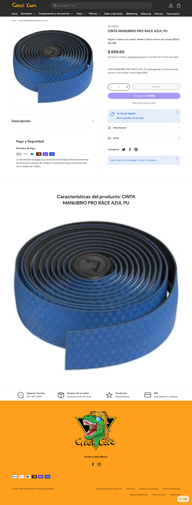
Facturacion (173, 13)
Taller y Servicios (113, 13)
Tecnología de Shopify (45, 489)
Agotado (156, 86)
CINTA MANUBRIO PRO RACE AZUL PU (33, 21)
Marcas (93, 13)
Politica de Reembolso (139, 495)
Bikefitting (131, 13)
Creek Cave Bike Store (27, 489)
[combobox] (101, 5)
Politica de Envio (158, 495)
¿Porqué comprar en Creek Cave (109, 489)
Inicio (15, 13)
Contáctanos (175, 495)
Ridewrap (146, 13)
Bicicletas (26, 13)
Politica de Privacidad (171, 489)
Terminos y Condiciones (148, 489)
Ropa (79, 13)
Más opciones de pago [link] (144, 102)
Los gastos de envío (136, 57)
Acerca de (131, 489)
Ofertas (158, 13)
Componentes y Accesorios (54, 13)
